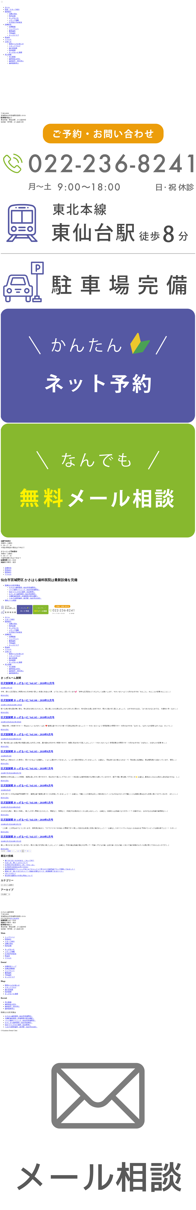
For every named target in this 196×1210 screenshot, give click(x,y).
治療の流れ (13, 14)
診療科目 (8, 24)
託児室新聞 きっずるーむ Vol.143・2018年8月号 (27, 751)
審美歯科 (12, 31)
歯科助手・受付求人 (16, 61)
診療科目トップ (10, 966)
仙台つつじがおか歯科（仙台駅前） (22, 592)
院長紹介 (8, 570)
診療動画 (12, 27)
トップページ (10, 937)
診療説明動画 (10, 968)
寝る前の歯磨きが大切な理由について (19, 875)
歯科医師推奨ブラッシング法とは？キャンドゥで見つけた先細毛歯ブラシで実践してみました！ (40, 869)
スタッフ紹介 (10, 619)
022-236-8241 (14, 918)
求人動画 (12, 57)
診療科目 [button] (8, 634)
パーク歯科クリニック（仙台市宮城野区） (24, 589)
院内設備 (12, 16)
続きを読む (5, 695)
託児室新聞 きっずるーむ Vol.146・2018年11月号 (27, 700)
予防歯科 (12, 33)
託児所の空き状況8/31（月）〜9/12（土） (20, 865)
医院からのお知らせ (16, 44)
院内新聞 (12, 50)
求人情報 (8, 54)
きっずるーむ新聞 (15, 52)
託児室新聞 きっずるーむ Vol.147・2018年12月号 (27, 683)
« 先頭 (8, 851)
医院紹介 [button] (8, 621)
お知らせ (8, 42)
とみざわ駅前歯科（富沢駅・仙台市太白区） (25, 598)
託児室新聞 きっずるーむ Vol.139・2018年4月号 (27, 819)
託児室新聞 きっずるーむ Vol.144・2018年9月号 (27, 734)
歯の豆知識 (13, 48)
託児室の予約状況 (15, 22)
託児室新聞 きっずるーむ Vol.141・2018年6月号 (27, 785)
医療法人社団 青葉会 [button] (12, 585)
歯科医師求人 (14, 63)
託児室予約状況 (10, 954)
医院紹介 (8, 11)
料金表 (7, 37)
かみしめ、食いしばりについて (16, 863)
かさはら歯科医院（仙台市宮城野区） (23, 587)
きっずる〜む (14, 18)
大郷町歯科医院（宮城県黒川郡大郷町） (23, 596)
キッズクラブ (14, 35)
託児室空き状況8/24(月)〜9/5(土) (16, 867)
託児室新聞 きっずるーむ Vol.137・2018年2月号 (27, 836)
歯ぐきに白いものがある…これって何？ (19, 860)
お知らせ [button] (8, 651)
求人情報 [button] (8, 664)
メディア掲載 (14, 20)
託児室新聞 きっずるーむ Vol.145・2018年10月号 (27, 717)
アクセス (8, 39)
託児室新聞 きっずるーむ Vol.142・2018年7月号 (27, 768)
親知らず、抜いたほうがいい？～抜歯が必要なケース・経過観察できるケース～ (34, 871)
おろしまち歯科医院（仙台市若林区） (23, 594)
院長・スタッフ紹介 (12, 9)
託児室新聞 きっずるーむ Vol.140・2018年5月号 (27, 802)
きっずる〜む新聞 (15, 662)
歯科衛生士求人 (14, 59)
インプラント (14, 29)
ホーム (7, 7)
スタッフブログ (14, 46)
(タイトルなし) (10, 873)
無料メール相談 (10, 600)
